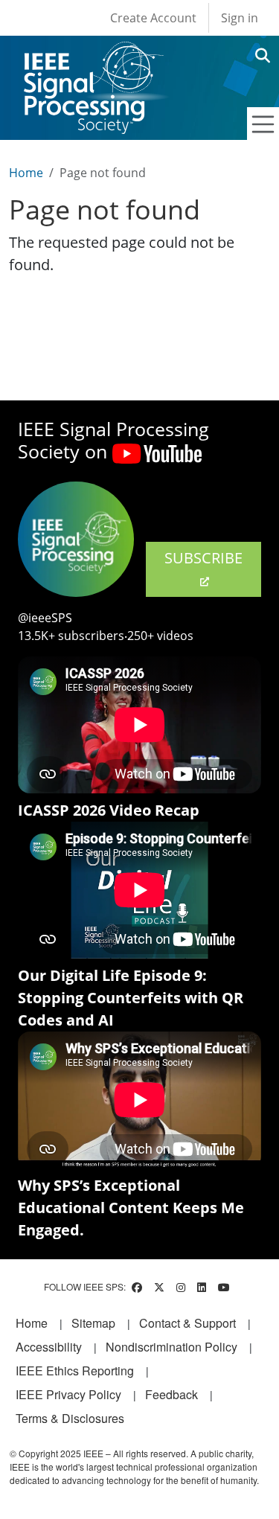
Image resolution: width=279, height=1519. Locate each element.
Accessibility (49, 1346)
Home (26, 172)
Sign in (239, 18)
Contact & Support (187, 1322)
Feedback (171, 1394)
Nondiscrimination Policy (171, 1346)
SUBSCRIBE (203, 558)
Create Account (153, 18)
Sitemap (93, 1322)
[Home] (92, 55)
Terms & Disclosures (70, 1418)
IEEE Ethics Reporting (75, 1370)
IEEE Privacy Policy (68, 1394)
